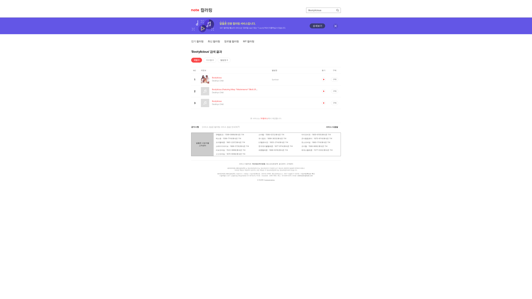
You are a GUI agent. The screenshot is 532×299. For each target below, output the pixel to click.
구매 (334, 79)
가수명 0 (210, 60)
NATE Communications (267, 180)
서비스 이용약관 (245, 164)
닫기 (335, 26)
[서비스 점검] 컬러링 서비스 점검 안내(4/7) (221, 127)
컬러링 (208, 10)
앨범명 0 (224, 60)
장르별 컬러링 (231, 41)
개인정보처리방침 (258, 164)
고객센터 (290, 164)
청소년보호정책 (272, 164)
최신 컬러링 (214, 41)
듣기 (324, 79)
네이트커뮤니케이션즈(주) (236, 168)
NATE (195, 10)
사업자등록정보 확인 (308, 174)
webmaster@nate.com (305, 175)
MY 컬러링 (248, 41)
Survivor (275, 79)
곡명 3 (196, 60)
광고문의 (282, 164)
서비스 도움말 (332, 127)
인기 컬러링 (197, 41)
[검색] (337, 10)
